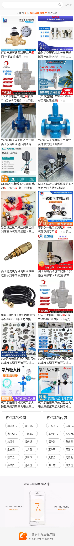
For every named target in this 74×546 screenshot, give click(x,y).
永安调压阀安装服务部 (19, 449)
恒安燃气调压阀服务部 (37, 441)
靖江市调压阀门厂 (17, 425)
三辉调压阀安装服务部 (37, 433)
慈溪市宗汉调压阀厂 (18, 441)
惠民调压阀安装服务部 (19, 433)
